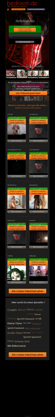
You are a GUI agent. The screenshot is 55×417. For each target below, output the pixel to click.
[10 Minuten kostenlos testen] (9, 8)
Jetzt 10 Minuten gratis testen (28, 93)
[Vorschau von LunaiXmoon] (38, 137)
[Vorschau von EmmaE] (16, 131)
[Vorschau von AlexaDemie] (38, 208)
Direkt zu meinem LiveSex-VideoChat (24, 30)
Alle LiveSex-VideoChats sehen (27, 291)
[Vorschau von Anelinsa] (38, 244)
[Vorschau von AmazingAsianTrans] (16, 161)
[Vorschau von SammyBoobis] (38, 173)
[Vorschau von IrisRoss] (16, 273)
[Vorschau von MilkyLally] (38, 273)
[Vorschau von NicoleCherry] (16, 208)
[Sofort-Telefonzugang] (10, 8)
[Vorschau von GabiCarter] (16, 244)
